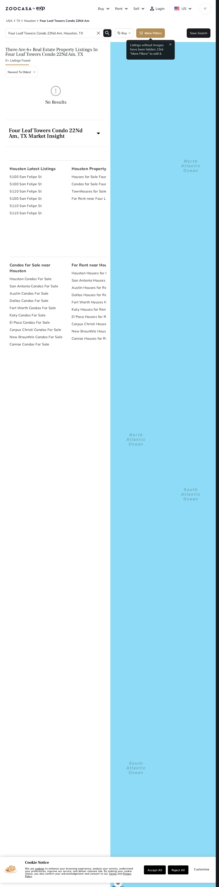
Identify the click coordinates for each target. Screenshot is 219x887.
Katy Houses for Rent (89, 309)
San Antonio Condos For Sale (34, 286)
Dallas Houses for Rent (91, 295)
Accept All (155, 870)
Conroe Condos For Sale (29, 344)
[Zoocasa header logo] (25, 8)
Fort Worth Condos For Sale (33, 308)
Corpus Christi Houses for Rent (97, 324)
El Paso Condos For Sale (30, 322)
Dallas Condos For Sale (29, 300)
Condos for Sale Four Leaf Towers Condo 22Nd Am (98, 184)
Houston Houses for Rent (92, 273)
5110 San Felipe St (26, 191)
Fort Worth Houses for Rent (94, 302)
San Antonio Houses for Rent (96, 280)
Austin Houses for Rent (91, 287)
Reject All (178, 870)
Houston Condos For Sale (31, 279)
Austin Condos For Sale (29, 293)
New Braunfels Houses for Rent (98, 331)
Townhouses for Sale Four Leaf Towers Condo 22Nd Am (98, 191)
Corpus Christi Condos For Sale (35, 329)
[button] (55, 133)
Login (160, 8)
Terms (113, 873)
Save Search (198, 33)
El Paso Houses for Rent (91, 316)
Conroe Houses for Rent (91, 338)
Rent (119, 8)
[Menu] (205, 8)
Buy (101, 8)
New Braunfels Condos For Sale (36, 337)
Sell (136, 8)
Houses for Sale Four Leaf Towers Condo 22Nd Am (98, 177)
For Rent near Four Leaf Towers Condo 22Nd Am (98, 198)
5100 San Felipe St (26, 177)
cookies (39, 868)
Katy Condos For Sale (28, 315)
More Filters (153, 33)
